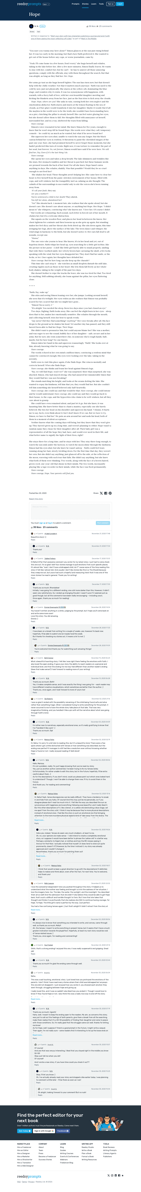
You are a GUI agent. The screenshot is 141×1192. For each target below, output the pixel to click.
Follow (42, 26)
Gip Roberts (48, 699)
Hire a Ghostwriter (24, 1160)
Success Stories (45, 1160)
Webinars (64, 1160)
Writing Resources (89, 1160)
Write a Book (87, 1150)
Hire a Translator (24, 1163)
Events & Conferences (69, 1156)
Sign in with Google (42, 1131)
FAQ (18, 1182)
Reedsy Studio (88, 1147)
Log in (120, 4)
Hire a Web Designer (25, 1166)
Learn (93, 4)
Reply (33, 540)
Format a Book (88, 1156)
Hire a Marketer (23, 1156)
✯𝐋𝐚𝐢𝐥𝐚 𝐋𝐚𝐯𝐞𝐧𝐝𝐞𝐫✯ (50, 534)
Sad (38, 31)
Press (41, 1153)
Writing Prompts (110, 1150)
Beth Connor (48, 658)
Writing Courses (66, 1153)
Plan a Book (86, 1153)
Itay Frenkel (48, 945)
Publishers (107, 1156)
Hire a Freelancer (24, 1147)
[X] (108, 1175)
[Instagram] (112, 1175)
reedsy (29, 4)
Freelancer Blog (66, 1163)
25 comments (105, 26)
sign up (42, 523)
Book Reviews (109, 1147)
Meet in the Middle (88, 39)
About (41, 1147)
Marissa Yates (49, 740)
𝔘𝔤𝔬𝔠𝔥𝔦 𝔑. (47, 973)
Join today (23, 1131)
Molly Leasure (49, 883)
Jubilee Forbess (50, 559)
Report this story (36, 499)
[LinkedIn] (115, 1175)
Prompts (75, 4)
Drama (32, 31)
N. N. (47, 546)
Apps (45, 4)
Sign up (111, 4)
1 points (42, 584)
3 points (40, 559)
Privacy (31, 1182)
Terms (24, 1182)
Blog (62, 1147)
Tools (101, 4)
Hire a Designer (23, 1153)
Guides (63, 1150)
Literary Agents (109, 1153)
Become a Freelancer (47, 1156)
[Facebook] (119, 1175)
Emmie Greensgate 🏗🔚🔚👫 (55, 607)
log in (50, 523)
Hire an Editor (22, 1150)
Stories (85, 4)
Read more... (39, 820)
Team (41, 1150)
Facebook (62, 1131)
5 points (40, 534)
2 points (42, 546)
